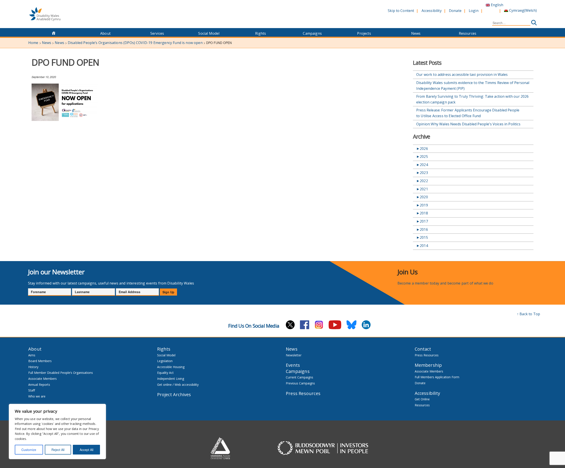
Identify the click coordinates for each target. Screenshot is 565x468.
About (105, 33)
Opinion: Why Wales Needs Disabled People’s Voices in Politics (469, 124)
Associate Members (42, 378)
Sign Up (168, 292)
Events (293, 365)
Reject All (57, 449)
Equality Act (165, 373)
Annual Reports (39, 384)
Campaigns (312, 33)
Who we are (36, 396)
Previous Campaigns (300, 383)
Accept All (86, 449)
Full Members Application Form (437, 377)
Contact (423, 349)
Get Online (422, 399)
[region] (57, 431)
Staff (31, 390)
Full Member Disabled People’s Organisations (61, 373)
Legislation (165, 361)
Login (473, 10)
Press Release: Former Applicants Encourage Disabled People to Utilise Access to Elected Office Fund (467, 113)
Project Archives (174, 394)
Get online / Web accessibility (178, 384)
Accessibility (432, 10)
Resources (467, 33)
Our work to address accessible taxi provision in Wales (462, 74)
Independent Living (170, 378)
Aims (31, 355)
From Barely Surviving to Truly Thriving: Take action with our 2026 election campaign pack (472, 99)
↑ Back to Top (528, 313)
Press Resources (303, 393)
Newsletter (293, 355)
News (416, 33)
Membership (428, 365)
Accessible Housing (171, 367)
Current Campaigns (299, 377)
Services (157, 33)
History (33, 367)
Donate (455, 10)
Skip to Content (401, 10)
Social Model (208, 33)
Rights (260, 33)
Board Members (40, 361)
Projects (364, 33)
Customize (28, 449)
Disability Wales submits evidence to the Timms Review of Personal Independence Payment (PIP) (472, 85)
